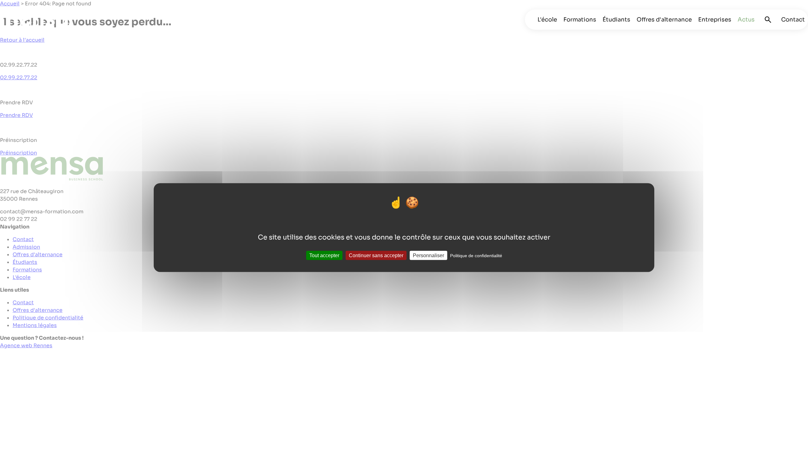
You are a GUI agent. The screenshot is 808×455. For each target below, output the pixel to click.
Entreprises (714, 19)
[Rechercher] (768, 20)
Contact (793, 19)
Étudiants (616, 19)
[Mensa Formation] (39, 22)
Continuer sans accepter (376, 255)
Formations (579, 19)
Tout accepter (324, 255)
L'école (547, 19)
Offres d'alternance (664, 19)
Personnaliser (428, 255)
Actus (746, 19)
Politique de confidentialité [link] (476, 255)
